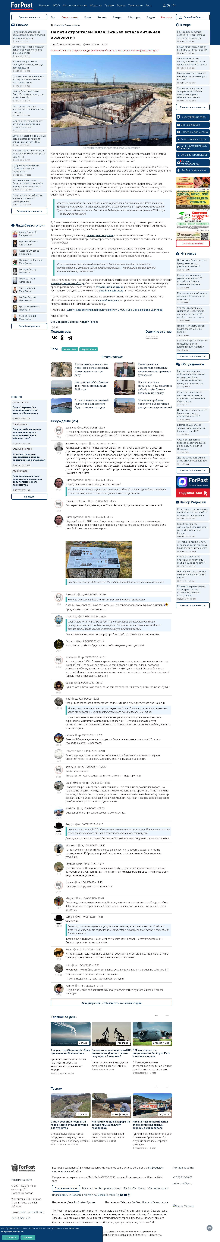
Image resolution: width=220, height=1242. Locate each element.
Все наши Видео (190, 124)
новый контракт (109, 300)
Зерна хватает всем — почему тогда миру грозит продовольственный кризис (192, 61)
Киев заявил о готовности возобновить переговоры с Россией (192, 76)
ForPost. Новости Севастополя (150, 1202)
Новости (44, 5)
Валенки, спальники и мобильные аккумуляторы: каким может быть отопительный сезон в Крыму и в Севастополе (191, 377)
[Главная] (22, 4)
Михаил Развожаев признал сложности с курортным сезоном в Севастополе (150, 1124)
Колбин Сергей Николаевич (27, 299)
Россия (102, 17)
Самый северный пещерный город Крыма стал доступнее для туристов (69, 1124)
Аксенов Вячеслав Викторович (29, 252)
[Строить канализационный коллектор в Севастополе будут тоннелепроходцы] (61, 399)
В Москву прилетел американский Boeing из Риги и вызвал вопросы (151, 1053)
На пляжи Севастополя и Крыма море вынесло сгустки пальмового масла (29, 34)
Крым (87, 17)
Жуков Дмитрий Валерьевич (28, 234)
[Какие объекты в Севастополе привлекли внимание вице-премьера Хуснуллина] (124, 363)
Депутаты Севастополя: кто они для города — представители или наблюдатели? (27, 433)
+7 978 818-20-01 (182, 1177)
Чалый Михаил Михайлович (27, 289)
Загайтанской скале (111, 290)
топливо (123, 1042)
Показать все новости (29, 211)
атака (84, 1042)
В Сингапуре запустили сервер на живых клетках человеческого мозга (191, 34)
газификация (121, 1114)
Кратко (142, 1188)
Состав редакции (158, 1188)
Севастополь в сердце (194, 139)
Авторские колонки (110, 1188)
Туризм (109, 5)
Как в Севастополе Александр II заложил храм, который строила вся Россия (192, 528)
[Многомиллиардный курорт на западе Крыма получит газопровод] (111, 1095)
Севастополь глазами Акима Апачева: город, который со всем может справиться (192, 512)
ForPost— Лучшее (84, 1202)
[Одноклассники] (62, 337)
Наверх (210, 1227)
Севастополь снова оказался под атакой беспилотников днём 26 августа (28, 49)
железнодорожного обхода (68, 283)
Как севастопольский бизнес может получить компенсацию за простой (191, 559)
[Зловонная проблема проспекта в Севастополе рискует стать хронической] (124, 399)
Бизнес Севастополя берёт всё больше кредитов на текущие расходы (28, 123)
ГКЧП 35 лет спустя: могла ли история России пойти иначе (191, 574)
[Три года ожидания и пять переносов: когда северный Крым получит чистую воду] (61, 363)
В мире (117, 17)
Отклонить (10, 1237)
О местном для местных (194, 132)
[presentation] (156, 1014)
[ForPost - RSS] (118, 1195)
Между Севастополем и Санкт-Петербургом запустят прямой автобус (28, 94)
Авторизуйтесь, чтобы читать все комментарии (112, 1003)
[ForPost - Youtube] (125, 1195)
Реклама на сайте (21, 1179)
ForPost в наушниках (194, 170)
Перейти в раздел (29, 326)
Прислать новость (29, 17)
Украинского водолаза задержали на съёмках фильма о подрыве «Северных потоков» (189, 93)
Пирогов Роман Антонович (27, 280)
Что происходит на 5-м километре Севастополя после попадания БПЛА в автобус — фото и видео (191, 312)
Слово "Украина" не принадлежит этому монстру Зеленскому (25, 410)
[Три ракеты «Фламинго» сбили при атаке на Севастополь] (71, 1023)
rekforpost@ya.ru (182, 1183)
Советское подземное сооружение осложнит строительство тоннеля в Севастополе (191, 397)
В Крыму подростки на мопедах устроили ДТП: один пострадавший (28, 64)
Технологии (135, 5)
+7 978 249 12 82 (21, 1218)
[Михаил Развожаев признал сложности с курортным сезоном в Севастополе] (152, 1095)
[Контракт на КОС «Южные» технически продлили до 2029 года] (61, 381)
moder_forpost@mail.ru (32, 1212)
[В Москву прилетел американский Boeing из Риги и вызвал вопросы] (152, 1023)
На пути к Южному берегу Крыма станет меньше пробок (191, 328)
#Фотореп (134, 17)
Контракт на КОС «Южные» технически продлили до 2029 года (92, 386)
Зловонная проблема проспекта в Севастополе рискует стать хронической (155, 404)
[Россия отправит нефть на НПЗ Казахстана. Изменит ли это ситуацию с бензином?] (111, 1023)
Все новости (89, 1188)
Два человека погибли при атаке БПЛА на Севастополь (192, 459)
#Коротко (96, 5)
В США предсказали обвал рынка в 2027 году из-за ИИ (192, 48)
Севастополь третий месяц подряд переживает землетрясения (28, 198)
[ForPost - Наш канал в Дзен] (131, 1195)
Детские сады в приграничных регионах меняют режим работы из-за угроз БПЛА (29, 138)
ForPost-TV (129, 1188)
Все (53, 17)
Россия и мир (162, 1042)
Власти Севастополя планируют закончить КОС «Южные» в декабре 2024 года (115, 309)
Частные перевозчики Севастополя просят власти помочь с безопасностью (28, 183)
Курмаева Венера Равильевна (28, 243)
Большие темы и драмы (194, 154)
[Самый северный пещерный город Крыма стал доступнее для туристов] (71, 1095)
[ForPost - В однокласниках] (129, 1195)
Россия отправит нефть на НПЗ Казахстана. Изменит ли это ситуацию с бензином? (111, 1053)
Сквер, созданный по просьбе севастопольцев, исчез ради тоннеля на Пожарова (191, 444)
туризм (83, 1114)
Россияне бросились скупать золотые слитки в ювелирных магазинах (29, 153)
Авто (148, 5)
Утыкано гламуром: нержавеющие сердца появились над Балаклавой (29, 457)
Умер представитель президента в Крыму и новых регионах (28, 109)
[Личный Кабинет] (165, 5)
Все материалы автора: (74, 321)
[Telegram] (70, 337)
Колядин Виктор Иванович (28, 271)
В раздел (29, 496)
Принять (27, 1237)
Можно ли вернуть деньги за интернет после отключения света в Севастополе (191, 591)
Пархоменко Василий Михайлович (31, 261)
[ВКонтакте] (54, 337)
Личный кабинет (193, 17)
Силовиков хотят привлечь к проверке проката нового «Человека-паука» (28, 79)
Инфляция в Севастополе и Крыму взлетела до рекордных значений (192, 263)
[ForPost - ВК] (121, 1195)
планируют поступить (100, 235)
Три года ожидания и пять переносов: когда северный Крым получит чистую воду (192, 544)
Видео (151, 17)
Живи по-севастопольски (190, 162)
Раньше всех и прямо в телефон (193, 147)
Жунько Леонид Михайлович (27, 317)
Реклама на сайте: (183, 1167)
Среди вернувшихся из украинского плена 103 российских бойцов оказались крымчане (190, 279)
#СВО (56, 5)
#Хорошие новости (75, 5)
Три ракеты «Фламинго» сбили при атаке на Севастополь (70, 1052)
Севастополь (70, 17)
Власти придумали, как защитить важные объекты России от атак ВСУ (192, 427)
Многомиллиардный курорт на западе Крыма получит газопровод (111, 1124)
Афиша (121, 5)
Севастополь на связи (193, 117)
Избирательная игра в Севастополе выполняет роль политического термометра (27, 480)
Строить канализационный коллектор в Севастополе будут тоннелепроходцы (92, 404)
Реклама (166, 17)
